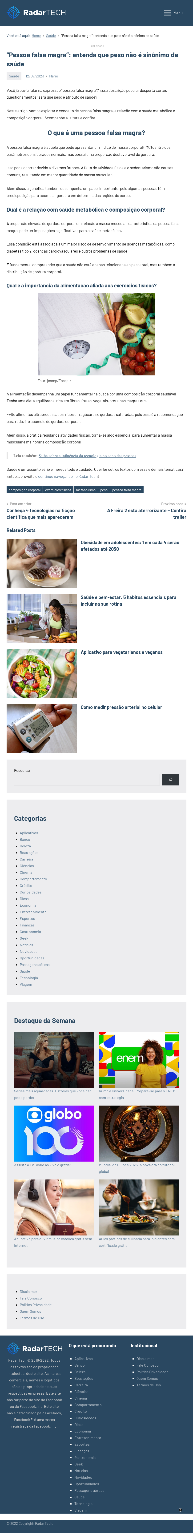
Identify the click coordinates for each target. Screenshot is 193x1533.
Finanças (27, 925)
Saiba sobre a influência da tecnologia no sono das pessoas (87, 455)
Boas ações (29, 852)
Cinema (26, 872)
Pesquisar (22, 770)
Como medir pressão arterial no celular (121, 707)
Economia (28, 905)
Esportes (27, 918)
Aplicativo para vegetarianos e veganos (122, 652)
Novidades (28, 951)
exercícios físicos (58, 490)
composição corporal (24, 490)
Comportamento (33, 879)
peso (104, 490)
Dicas (24, 898)
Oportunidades (32, 958)
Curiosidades (31, 892)
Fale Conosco (31, 1298)
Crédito (26, 885)
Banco (25, 839)
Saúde (14, 76)
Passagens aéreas (35, 964)
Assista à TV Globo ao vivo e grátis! (42, 1165)
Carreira (26, 859)
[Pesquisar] (170, 779)
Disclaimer (28, 1291)
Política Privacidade (36, 1304)
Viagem (26, 984)
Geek (24, 938)
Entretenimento (33, 911)
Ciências (27, 865)
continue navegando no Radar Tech (68, 476)
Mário (53, 76)
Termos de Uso (32, 1318)
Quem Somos (30, 1311)
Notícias (26, 944)
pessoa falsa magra (126, 490)
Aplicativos (29, 832)
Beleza (25, 846)
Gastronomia (30, 931)
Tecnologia (29, 977)
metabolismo (86, 490)
